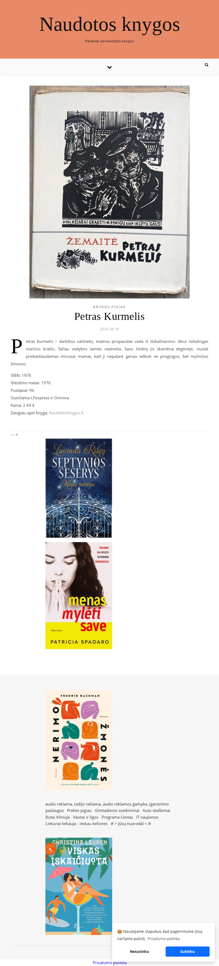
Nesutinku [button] (139, 951)
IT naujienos (147, 817)
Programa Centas (117, 817)
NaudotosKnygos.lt (66, 412)
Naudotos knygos (109, 24)
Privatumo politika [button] (164, 938)
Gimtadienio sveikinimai (117, 810)
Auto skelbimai (156, 810)
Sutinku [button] (187, 951)
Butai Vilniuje (57, 817)
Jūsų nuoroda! (131, 823)
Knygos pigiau (109, 307)
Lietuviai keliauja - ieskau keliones (76, 823)
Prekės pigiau (79, 810)
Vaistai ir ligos (85, 817)
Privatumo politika (110, 962)
